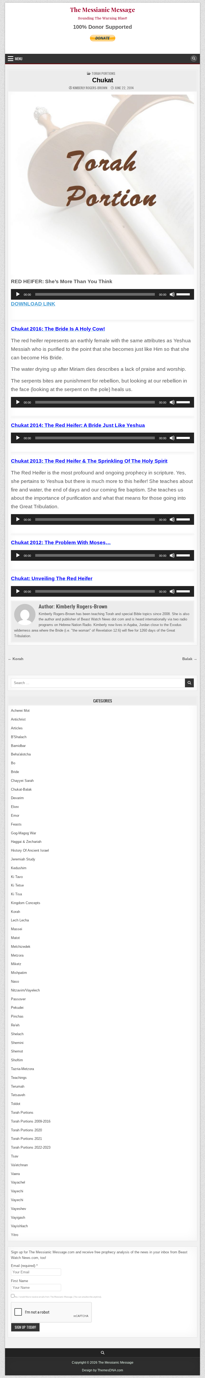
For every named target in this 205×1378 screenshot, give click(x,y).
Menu (18, 58)
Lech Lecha (20, 920)
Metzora (17, 955)
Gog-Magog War (23, 833)
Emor (15, 816)
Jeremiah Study (23, 859)
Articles (17, 728)
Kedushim (18, 868)
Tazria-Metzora (22, 1069)
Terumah (17, 1086)
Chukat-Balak (21, 789)
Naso (15, 981)
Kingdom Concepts (25, 903)
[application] (102, 294)
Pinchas (17, 1016)
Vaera (15, 1174)
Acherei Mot (20, 711)
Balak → (189, 659)
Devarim (17, 798)
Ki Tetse (17, 885)
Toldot (15, 1104)
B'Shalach (18, 737)
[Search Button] (194, 58)
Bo (13, 763)
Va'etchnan (19, 1165)
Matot (15, 938)
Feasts (16, 824)
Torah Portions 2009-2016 (30, 1121)
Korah (15, 912)
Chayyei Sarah (22, 781)
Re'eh (15, 1025)
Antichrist (18, 719)
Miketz (16, 964)
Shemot (17, 1051)
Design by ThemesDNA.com (102, 1370)
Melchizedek (20, 947)
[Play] (18, 294)
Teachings (19, 1078)
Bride (15, 772)
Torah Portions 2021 (26, 1139)
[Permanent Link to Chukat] (102, 185)
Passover (18, 999)
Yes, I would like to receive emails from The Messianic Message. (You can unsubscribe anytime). (58, 1297)
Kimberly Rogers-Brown (90, 88)
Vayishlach (19, 1226)
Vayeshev (18, 1209)
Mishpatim (19, 973)
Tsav (14, 1156)
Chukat (102, 80)
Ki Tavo (17, 877)
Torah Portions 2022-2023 (30, 1147)
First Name (19, 1281)
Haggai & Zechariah (26, 842)
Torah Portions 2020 (26, 1130)
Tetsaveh (18, 1095)
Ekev (15, 807)
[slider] (183, 294)
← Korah (15, 659)
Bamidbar (18, 746)
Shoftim (17, 1060)
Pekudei (17, 1008)
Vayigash (18, 1218)
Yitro (14, 1235)
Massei (16, 929)
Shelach (17, 1034)
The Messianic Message (102, 10)
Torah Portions (103, 73)
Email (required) (24, 1266)
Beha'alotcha (21, 754)
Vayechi (17, 1191)
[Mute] (172, 294)
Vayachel (18, 1182)
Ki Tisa (16, 894)
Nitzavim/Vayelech (25, 990)
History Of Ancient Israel (30, 850)
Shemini (17, 1043)
